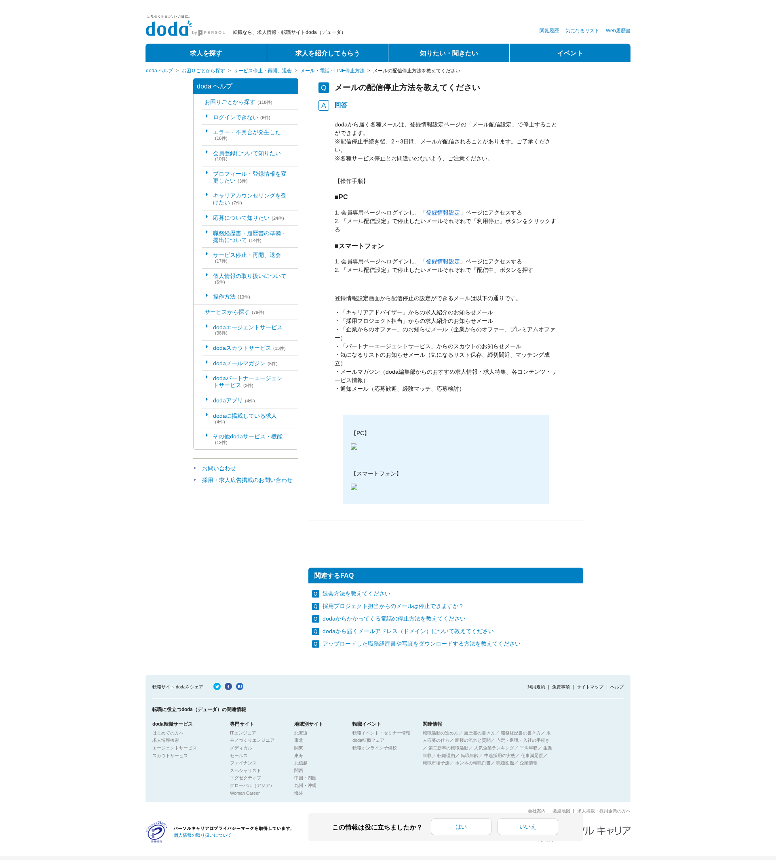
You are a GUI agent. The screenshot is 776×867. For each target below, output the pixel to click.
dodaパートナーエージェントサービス (248, 381)
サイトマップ (590, 686)
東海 (298, 755)
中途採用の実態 (499, 755)
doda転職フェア (368, 740)
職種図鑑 (505, 762)
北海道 (301, 732)
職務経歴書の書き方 (521, 732)
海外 (298, 793)
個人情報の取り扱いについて (250, 278)
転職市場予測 (436, 762)
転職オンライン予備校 (374, 747)
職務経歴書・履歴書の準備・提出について (250, 236)
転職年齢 (470, 755)
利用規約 (536, 686)
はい (461, 826)
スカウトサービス (170, 755)
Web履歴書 (618, 31)
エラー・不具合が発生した (247, 135)
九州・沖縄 (305, 785)
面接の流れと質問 (473, 740)
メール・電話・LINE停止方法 (332, 71)
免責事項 (561, 686)
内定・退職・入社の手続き (523, 740)
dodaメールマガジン (245, 363)
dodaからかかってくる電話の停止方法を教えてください (394, 618)
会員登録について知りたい (247, 156)
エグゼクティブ (245, 777)
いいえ (527, 826)
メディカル (241, 747)
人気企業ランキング (494, 747)
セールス (239, 755)
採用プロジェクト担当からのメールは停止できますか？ (393, 606)
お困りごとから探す (203, 71)
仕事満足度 (532, 755)
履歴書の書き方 (479, 732)
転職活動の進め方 (440, 732)
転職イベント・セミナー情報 (381, 732)
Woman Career (245, 793)
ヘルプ (617, 686)
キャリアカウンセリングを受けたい (250, 199)
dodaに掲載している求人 (245, 418)
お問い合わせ (219, 468)
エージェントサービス (174, 747)
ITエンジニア (243, 732)
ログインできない (241, 117)
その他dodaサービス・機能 (248, 439)
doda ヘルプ (159, 71)
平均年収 (529, 747)
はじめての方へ (167, 732)
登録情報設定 (443, 212)
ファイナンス (243, 762)
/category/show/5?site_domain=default (199, 102)
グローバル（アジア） (252, 785)
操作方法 (231, 296)
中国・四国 (305, 777)
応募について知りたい (248, 218)
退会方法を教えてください (356, 593)
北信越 (301, 762)
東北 (298, 740)
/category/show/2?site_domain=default (199, 312)
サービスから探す (234, 312)
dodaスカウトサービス (249, 348)
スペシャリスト (245, 770)
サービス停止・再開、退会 (263, 71)
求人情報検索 (165, 740)
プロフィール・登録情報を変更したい (250, 177)
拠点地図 (561, 810)
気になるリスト (582, 31)
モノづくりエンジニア (252, 740)
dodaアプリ (234, 400)
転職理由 (446, 755)
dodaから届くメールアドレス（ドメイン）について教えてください (408, 631)
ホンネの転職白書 (473, 762)
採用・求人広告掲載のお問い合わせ (247, 480)
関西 (298, 770)
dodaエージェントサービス (248, 330)
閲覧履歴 (549, 31)
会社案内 (537, 810)
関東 (298, 747)
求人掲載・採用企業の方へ (603, 810)
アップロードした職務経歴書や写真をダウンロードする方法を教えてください (422, 643)
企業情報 (529, 762)
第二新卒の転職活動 (448, 747)
